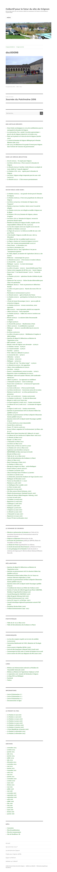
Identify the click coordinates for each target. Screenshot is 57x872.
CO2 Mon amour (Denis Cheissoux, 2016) (19, 491)
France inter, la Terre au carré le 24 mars (19, 445)
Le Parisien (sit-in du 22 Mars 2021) (17, 448)
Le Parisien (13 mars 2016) (15, 721)
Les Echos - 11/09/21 (13, 369)
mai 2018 (9, 791)
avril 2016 (10, 807)
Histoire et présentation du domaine (18, 532)
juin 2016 (10, 803)
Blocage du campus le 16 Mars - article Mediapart (21, 466)
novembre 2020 (11, 778)
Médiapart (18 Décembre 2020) (16, 479)
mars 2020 (10, 783)
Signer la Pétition (11, 857)
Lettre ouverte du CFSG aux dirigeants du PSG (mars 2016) (24, 653)
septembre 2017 (11, 795)
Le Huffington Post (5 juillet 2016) (17, 485)
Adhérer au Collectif (11, 861)
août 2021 (10, 772)
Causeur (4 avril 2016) (13, 505)
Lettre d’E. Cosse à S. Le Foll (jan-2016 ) (19, 600)
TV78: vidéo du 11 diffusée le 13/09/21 (18, 353)
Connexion (10, 828)
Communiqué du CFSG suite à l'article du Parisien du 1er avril (25, 651)
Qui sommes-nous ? (12, 847)
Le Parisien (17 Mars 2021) (14, 464)
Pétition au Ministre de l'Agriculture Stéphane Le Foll (23, 672)
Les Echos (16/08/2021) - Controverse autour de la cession (24, 390)
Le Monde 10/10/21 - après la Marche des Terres (21, 295)
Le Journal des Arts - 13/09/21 (16, 355)
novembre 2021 (11, 770)
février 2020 (10, 785)
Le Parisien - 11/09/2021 (14, 359)
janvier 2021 (10, 776)
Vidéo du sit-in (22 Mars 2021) (16, 456)
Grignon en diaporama (13, 538)
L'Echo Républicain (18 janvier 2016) (18, 729)
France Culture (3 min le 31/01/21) (17, 468)
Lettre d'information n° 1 (14, 694)
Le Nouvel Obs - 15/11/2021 (15, 262)
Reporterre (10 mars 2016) (15, 516)
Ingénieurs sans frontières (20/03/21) (18, 450)
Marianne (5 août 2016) (14, 483)
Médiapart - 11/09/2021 (14, 361)
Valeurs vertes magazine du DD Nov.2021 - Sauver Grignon (24, 270)
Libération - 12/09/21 (13, 357)
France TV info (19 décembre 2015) (17, 518)
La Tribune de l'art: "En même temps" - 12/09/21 (21, 363)
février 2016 (10, 811)
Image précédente (10, 47)
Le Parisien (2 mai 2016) (14, 717)
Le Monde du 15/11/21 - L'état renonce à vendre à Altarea (24, 260)
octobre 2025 (11, 749)
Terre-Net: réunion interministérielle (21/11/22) (21, 243)
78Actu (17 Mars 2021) (13, 460)
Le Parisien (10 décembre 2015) (16, 731)
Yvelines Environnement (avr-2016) (17, 598)
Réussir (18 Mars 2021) (13, 454)
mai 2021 (9, 774)
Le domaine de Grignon (13, 850)
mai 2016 (10, 805)
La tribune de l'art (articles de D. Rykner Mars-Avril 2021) (24, 435)
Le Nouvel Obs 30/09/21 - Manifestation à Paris (21, 324)
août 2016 (10, 799)
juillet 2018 (10, 789)
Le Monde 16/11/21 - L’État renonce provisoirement (22, 179)
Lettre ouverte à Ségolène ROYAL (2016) (19, 647)
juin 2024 (10, 754)
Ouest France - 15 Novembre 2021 (17, 245)
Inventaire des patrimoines (15, 540)
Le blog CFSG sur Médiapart (15, 676)
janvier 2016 (10, 814)
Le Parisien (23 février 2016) (15, 725)
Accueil (8, 843)
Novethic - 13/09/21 (13, 350)
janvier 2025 (11, 752)
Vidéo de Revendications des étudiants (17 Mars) (21, 458)
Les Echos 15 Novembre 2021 (15, 247)
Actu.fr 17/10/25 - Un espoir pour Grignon (19, 161)
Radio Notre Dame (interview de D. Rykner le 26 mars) (23, 433)
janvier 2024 (11, 756)
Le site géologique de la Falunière (17, 549)
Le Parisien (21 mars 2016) (15, 719)
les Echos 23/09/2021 (13, 332)
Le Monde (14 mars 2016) (14, 512)
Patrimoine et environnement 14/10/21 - (19, 293)
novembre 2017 (11, 793)
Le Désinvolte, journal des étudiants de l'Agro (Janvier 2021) (25, 476)
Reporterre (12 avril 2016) (14, 501)
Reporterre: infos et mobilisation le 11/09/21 (20, 373)
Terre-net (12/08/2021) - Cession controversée (21, 396)
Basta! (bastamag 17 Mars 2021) (16, 462)
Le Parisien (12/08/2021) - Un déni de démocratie (21, 398)
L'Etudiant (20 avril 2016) (14, 499)
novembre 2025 (11, 747)
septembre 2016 (12, 797)
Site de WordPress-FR (13, 834)
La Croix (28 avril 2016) (14, 497)
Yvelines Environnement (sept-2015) (18, 608)
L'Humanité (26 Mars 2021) (15, 441)
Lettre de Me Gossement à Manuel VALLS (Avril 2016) (23, 649)
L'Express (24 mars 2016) (14, 510)
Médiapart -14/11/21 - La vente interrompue (20, 264)
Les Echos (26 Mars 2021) (14, 443)
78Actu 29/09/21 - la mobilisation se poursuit (20, 326)
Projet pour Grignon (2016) (13, 854)
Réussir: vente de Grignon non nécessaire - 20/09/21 (22, 344)
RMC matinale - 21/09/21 (14, 342)
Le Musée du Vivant (13, 544)
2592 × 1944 (19, 86)
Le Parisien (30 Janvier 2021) (15, 470)
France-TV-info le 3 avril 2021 (16, 427)
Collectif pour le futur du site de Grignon (27, 9)
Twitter (9, 680)
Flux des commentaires (14, 832)
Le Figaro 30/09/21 (12, 322)
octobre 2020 (11, 780)
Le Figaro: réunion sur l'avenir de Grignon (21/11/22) (22, 241)
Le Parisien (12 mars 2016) (15, 723)
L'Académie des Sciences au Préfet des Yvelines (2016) (23, 588)
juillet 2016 (10, 801)
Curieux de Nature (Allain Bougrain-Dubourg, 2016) (22, 495)
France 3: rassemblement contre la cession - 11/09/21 (23, 371)
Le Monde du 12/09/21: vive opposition (18, 365)
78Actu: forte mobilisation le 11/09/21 (18, 367)
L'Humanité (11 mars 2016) (15, 514)
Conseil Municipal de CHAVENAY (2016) (18, 594)
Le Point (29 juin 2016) (14, 487)
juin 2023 (10, 760)
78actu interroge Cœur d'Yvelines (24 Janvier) (20, 472)
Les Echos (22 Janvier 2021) (15, 474)
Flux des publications (13, 830)
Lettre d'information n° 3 (14, 698)
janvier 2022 (11, 768)
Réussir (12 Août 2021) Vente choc (17, 400)
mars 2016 (10, 809)
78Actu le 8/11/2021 (12, 266)
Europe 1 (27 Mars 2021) (14, 439)
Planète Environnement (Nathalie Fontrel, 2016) (21, 493)
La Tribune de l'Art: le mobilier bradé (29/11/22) (21, 239)
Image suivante (20, 47)
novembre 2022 (11, 764)
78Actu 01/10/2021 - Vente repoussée (18, 311)
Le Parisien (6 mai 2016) (14, 715)
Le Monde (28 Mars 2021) (14, 437)
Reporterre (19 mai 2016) (14, 489)
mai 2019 (10, 787)
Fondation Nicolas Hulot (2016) (16, 606)
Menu (9, 17)
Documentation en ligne (14, 700)
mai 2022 (10, 766)
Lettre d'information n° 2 (14, 696)
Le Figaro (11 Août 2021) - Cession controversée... (21, 408)
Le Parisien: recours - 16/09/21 (16, 346)
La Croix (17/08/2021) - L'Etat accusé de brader (21, 388)
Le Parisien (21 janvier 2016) (15, 727)
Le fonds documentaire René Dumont (18, 546)
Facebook (10, 678)
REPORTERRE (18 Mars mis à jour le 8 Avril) (20, 452)
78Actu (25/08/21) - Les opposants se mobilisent (21, 379)
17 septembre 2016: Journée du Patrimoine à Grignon (22, 674)
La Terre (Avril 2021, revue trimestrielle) (19, 423)
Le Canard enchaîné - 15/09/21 (16, 348)
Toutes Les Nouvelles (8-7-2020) (17, 481)
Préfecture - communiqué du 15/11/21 (18, 257)
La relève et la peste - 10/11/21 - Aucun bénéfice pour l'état (24, 268)
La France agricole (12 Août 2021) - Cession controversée (24, 402)
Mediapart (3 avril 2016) (14, 507)
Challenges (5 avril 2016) (14, 503)
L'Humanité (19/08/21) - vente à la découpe (20, 381)
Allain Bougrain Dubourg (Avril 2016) (18, 596)
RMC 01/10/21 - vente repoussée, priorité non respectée (23, 309)
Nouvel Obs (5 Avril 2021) (14, 425)
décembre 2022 (11, 762)
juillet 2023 (10, 758)
